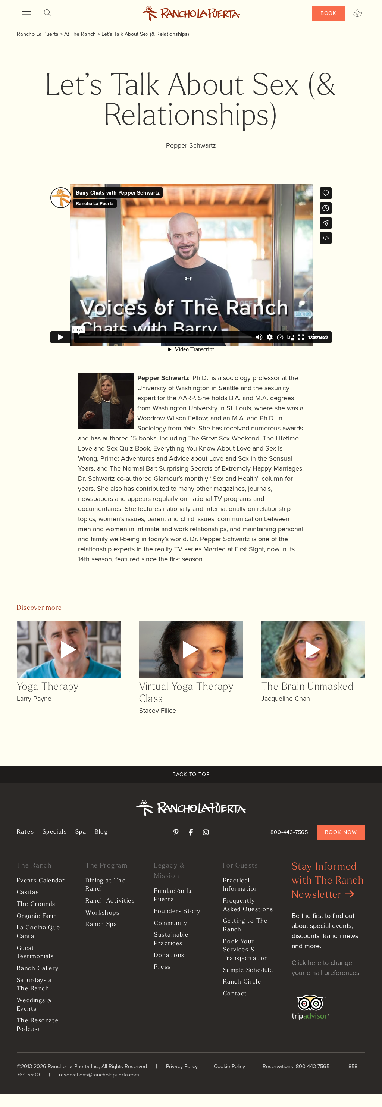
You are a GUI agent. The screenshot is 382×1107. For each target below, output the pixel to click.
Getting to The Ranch (245, 925)
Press (162, 967)
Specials (55, 832)
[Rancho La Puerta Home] (191, 13)
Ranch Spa (101, 925)
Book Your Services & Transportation (245, 950)
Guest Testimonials (35, 953)
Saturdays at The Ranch (36, 985)
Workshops (102, 913)
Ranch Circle (242, 982)
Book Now (341, 832)
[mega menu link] (26, 15)
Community (170, 923)
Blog (101, 832)
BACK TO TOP (191, 774)
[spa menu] (357, 13)
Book (328, 13)
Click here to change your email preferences (325, 968)
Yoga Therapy (48, 687)
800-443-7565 (289, 832)
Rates (25, 832)
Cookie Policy (229, 1066)
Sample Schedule (248, 970)
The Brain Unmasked (307, 687)
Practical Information (240, 885)
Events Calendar (41, 881)
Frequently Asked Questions (248, 905)
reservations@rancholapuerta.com (99, 1074)
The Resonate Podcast (38, 1025)
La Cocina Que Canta (38, 932)
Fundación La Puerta (173, 895)
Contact (235, 994)
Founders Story (177, 912)
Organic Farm (37, 916)
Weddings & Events (34, 1005)
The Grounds (36, 904)
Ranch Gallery (38, 969)
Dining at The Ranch (105, 885)
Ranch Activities (110, 901)
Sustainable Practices (171, 939)
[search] (47, 13)
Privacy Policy (182, 1066)
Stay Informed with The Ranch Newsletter (328, 881)
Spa (80, 832)
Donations (169, 956)
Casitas (28, 893)
